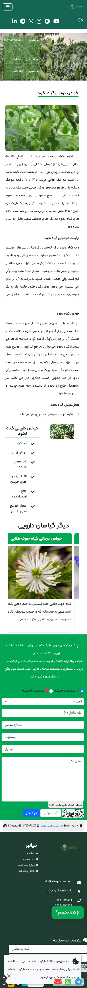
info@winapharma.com (58, 881)
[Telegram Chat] (78, 982)
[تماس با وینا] (79, 901)
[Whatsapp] (31, 21)
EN (80, 20)
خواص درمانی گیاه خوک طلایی (43, 538)
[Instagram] (39, 21)
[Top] (4, 978)
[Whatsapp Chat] (68, 982)
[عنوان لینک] (62, 431)
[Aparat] (47, 21)
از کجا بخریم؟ (67, 912)
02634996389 (63, 905)
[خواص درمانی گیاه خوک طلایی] (43, 572)
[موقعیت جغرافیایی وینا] (79, 892)
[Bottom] (4, 984)
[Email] (58, 982)
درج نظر (31, 813)
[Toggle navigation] (7, 6)
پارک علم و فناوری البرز (59, 891)
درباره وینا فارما (27, 865)
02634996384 (63, 900)
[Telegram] (23, 21)
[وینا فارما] (71, 847)
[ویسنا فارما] (45, 7)
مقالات (31, 853)
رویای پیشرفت (27, 871)
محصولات (29, 859)
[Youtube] (56, 21)
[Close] (8, 976)
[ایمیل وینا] (79, 882)
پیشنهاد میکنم (65, 690)
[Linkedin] (14, 21)
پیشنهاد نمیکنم (33, 690)
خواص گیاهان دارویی (52, 826)
